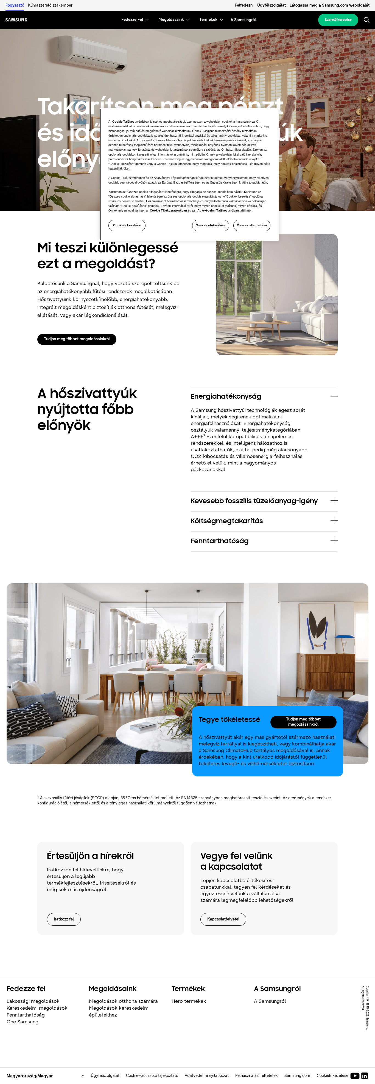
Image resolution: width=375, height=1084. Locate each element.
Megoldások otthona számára (123, 1001)
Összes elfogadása (252, 225)
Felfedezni (244, 5)
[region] (189, 174)
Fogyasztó (14, 5)
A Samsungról (270, 1001)
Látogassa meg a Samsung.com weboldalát (330, 5)
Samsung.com (297, 1075)
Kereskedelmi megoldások (37, 1008)
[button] (264, 397)
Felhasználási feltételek (256, 1075)
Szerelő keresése (338, 20)
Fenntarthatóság (26, 1015)
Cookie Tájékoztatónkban (130, 121)
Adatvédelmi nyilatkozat (207, 1075)
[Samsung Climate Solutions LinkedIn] (364, 1076)
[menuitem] (132, 20)
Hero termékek (189, 1001)
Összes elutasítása (211, 225)
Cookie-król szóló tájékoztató (152, 1075)
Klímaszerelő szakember (50, 5)
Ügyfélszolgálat (271, 5)
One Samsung (22, 1022)
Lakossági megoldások (33, 1001)
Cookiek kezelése (127, 225)
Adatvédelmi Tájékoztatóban (218, 210)
